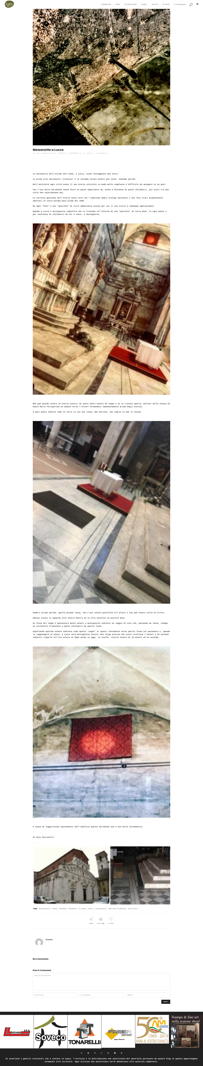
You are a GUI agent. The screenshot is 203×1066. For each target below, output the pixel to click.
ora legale (82, 908)
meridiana (62, 908)
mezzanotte (72, 908)
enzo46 (54, 908)
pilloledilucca (100, 908)
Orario (90, 908)
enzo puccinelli (44, 908)
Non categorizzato (46, 153)
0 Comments (102, 153)
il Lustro (88, 153)
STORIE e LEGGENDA (68, 153)
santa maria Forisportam (116, 908)
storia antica (133, 908)
